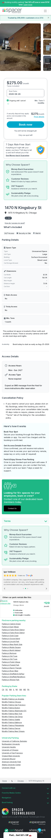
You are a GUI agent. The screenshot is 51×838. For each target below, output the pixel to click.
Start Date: (13, 91)
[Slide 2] (25, 588)
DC (7, 690)
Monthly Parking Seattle (11, 720)
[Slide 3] (27, 588)
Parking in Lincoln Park (10, 641)
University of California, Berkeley (14, 741)
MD (24, 690)
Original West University (11, 756)
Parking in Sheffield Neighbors (13, 677)
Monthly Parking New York (12, 714)
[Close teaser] (38, 831)
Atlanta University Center (11, 765)
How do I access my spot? (15, 223)
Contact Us (12, 508)
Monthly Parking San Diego (12, 717)
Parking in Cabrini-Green (11, 624)
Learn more (27, 5)
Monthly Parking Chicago (11, 702)
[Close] (48, 17)
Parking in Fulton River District (13, 630)
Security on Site (25, 233)
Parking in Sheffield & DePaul (13, 674)
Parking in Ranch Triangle (11, 668)
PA (28, 690)
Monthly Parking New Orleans (13, 731)
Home (4, 781)
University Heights (9, 747)
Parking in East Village (10, 627)
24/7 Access (9, 233)
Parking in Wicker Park (10, 680)
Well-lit (37, 233)
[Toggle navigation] (45, 11)
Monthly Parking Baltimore (12, 722)
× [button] (49, 1)
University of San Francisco (12, 753)
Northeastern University (11, 744)
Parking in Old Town (9, 656)
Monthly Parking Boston (11, 708)
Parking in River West (10, 671)
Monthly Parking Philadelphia (13, 725)
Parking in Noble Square (11, 647)
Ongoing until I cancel (17, 101)
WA (20, 690)
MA (10, 690)
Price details (39, 117)
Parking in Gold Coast (10, 636)
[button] (8, 104)
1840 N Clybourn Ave (20, 602)
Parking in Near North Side (12, 644)
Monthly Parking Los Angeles (13, 699)
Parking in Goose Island (11, 639)
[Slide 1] (23, 588)
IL (13, 690)
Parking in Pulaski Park (10, 665)
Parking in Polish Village (11, 662)
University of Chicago (10, 750)
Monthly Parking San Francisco (14, 705)
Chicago (20, 781)
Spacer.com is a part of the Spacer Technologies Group (23, 817)
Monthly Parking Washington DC (14, 711)
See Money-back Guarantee (17, 155)
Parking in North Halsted (11, 650)
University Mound (8, 759)
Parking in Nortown (9, 653)
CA (3, 690)
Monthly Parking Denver (11, 728)
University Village (8, 768)
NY (17, 690)
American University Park (11, 762)
